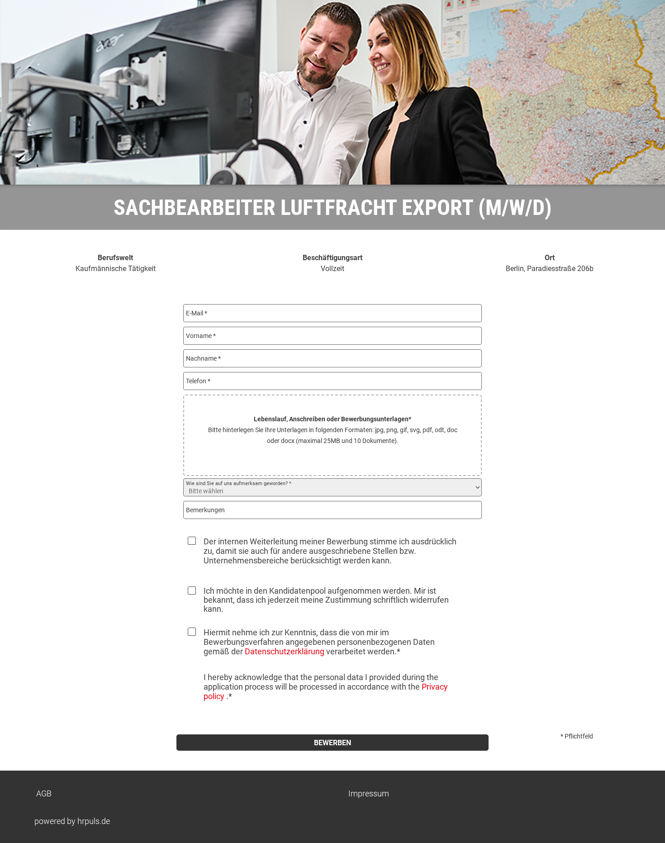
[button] (332, 435)
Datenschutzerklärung (284, 651)
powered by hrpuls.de (72, 821)
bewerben (332, 742)
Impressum (368, 793)
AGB (44, 793)
